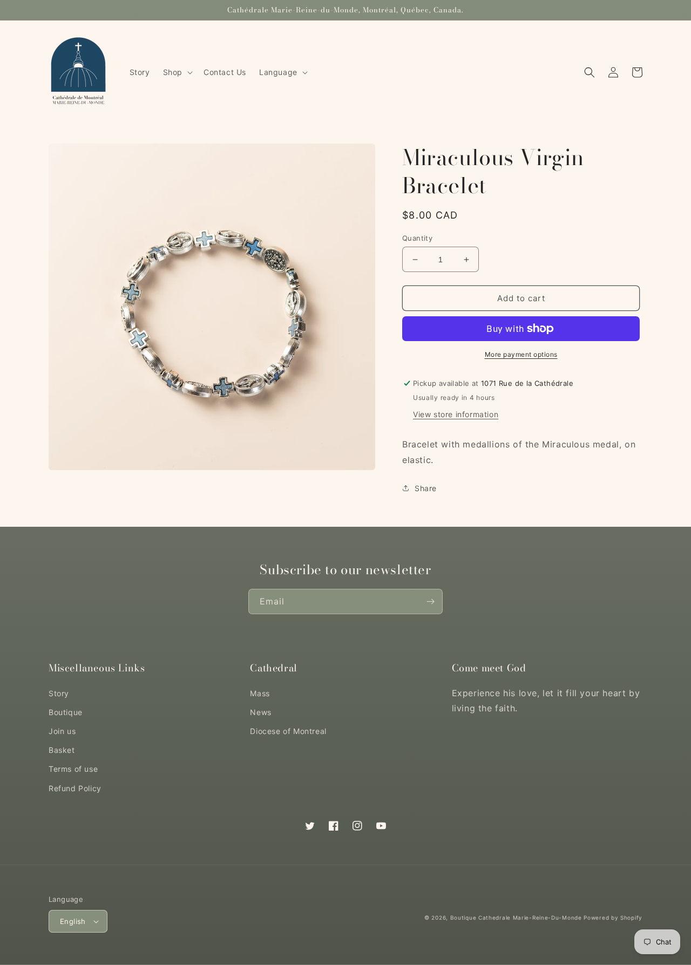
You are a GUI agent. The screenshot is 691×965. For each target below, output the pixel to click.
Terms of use (73, 768)
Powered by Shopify (613, 917)
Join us (62, 731)
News (260, 712)
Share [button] (426, 488)
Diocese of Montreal (288, 731)
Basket (62, 750)
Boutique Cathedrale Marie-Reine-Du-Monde (516, 917)
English (73, 921)
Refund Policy (75, 788)
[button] (177, 72)
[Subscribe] (430, 601)
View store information (455, 414)
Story (59, 693)
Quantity (417, 238)
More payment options (521, 354)
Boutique (66, 712)
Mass (259, 693)
